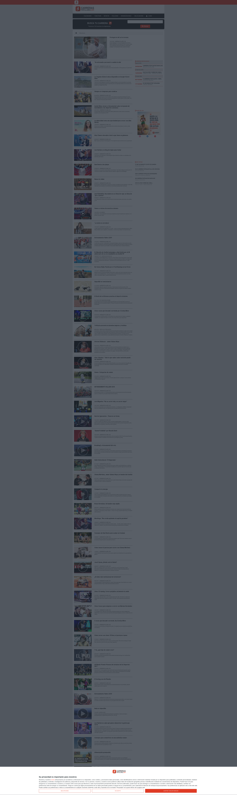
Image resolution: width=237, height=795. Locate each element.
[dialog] (118, 781)
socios (53, 779)
